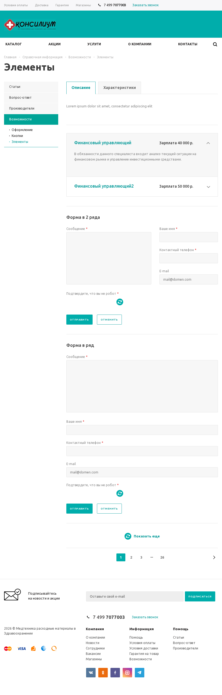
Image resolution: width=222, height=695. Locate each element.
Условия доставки (143, 648)
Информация (141, 629)
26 (162, 557)
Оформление (22, 130)
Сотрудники (95, 648)
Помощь (180, 629)
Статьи (178, 637)
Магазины (94, 659)
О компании (95, 637)
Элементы (20, 141)
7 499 (115, 5)
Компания (95, 629)
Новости (92, 643)
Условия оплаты (142, 643)
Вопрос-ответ (184, 643)
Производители (185, 648)
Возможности (140, 659)
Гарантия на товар (144, 653)
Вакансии (93, 653)
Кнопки (17, 135)
